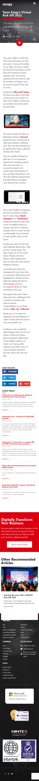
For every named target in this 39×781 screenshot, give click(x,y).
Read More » (5, 410)
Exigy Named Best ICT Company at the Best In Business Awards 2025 (18, 486)
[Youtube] (12, 773)
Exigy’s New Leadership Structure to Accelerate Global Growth (19, 466)
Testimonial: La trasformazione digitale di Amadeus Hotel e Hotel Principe (17, 396)
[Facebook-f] (5, 773)
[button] (34, 3)
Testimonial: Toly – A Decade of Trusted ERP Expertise (18, 417)
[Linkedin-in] (8, 773)
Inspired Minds (13, 286)
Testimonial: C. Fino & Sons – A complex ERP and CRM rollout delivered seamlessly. (18, 443)
